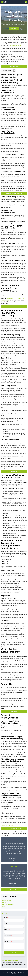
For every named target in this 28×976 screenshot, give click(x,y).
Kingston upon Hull (5, 825)
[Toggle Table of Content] (13, 70)
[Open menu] (26, 2)
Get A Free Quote (14, 889)
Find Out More (14, 471)
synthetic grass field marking (15, 45)
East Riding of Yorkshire (7, 904)
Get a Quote (13, 28)
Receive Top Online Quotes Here (14, 306)
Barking (12, 825)
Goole (3, 906)
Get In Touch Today (14, 66)
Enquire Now (14, 711)
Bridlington (4, 902)
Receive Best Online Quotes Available (14, 193)
